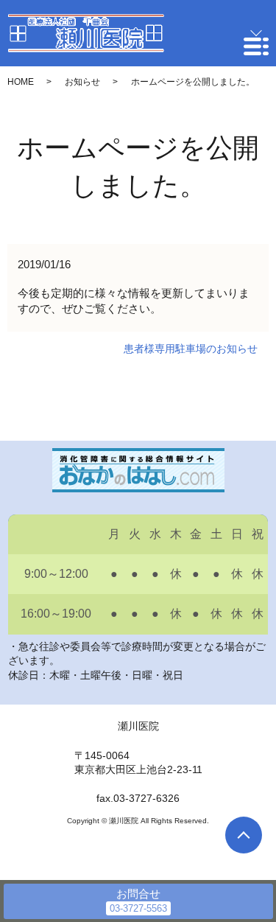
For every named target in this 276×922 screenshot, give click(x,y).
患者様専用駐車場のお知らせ (191, 349)
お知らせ (82, 82)
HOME (20, 82)
